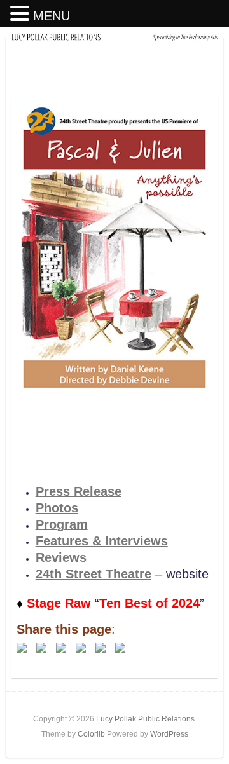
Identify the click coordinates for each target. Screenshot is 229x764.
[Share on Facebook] (22, 648)
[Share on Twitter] (41, 648)
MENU (51, 16)
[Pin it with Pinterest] (81, 648)
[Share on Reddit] (61, 648)
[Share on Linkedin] (100, 648)
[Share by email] (120, 648)
